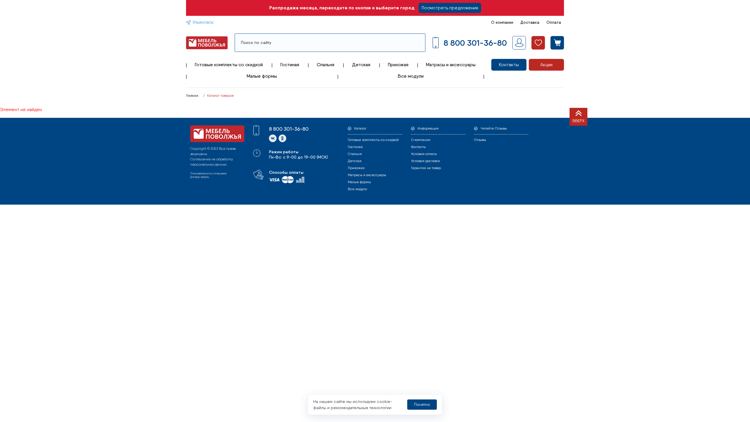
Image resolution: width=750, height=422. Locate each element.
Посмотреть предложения (450, 8)
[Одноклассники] (282, 138)
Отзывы (480, 140)
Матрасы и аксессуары (450, 64)
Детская (361, 64)
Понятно (422, 404)
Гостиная (289, 64)
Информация (428, 128)
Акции (546, 64)
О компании (502, 22)
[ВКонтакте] (273, 138)
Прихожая (398, 64)
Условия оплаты (424, 154)
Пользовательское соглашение (208, 173)
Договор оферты (199, 176)
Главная (192, 95)
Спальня (325, 64)
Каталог (360, 128)
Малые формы (262, 76)
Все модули (411, 76)
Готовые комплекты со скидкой (229, 64)
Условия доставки (425, 161)
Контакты (509, 64)
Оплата (553, 22)
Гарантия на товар (426, 168)
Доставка (529, 22)
